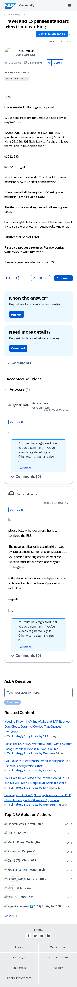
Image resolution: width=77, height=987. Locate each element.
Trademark (19, 967)
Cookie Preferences (19, 978)
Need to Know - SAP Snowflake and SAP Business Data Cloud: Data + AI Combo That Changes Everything (37, 726)
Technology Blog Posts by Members (31, 753)
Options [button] (70, 34)
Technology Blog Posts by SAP (27, 736)
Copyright (19, 957)
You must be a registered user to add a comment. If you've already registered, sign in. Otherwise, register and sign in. (37, 452)
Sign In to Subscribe (52, 33)
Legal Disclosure (58, 957)
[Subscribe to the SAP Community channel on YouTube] (41, 935)
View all (9, 916)
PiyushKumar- (25, 50)
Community (26, 5)
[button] (49, 63)
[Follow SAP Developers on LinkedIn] (48, 935)
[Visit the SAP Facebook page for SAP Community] (28, 935)
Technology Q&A (16, 14)
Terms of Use (58, 947)
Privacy (19, 947)
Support (58, 967)
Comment (63, 278)
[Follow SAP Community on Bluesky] (35, 935)
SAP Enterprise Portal (16, 78)
